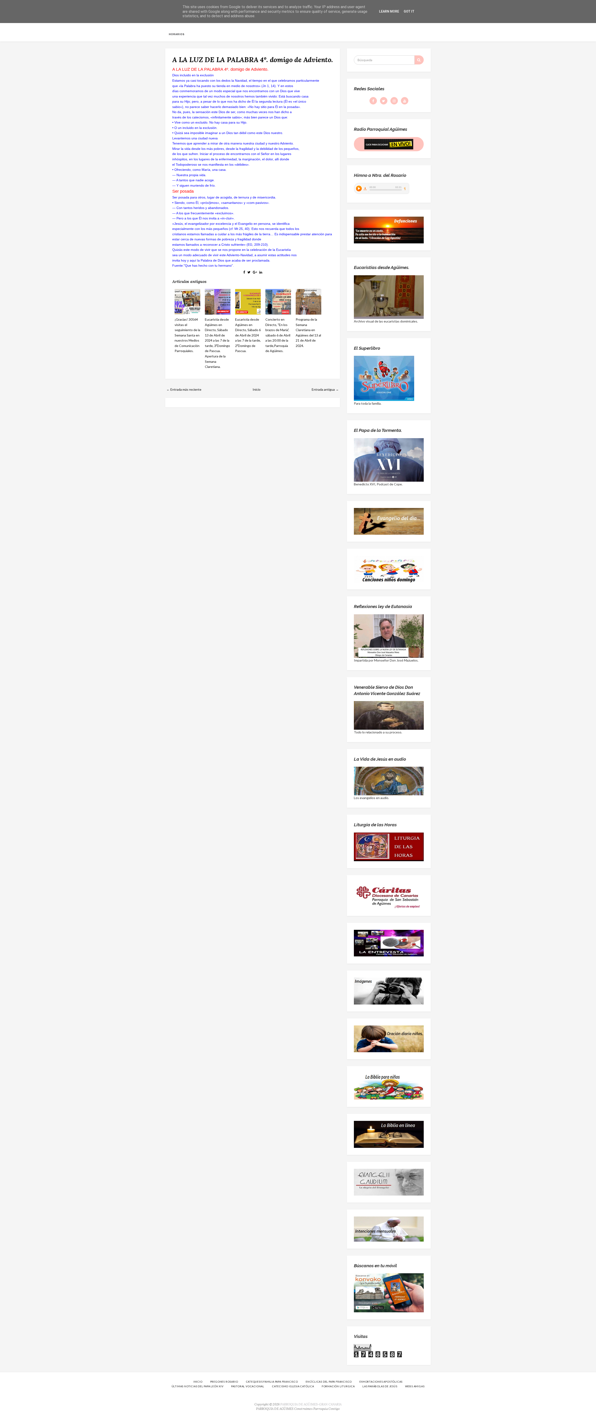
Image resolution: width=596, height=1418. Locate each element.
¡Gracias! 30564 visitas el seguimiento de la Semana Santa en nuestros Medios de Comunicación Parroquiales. (187, 335)
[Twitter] (383, 100)
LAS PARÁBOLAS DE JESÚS (379, 1386)
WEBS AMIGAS (415, 1386)
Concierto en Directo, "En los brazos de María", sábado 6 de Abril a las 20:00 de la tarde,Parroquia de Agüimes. (277, 335)
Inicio (257, 389)
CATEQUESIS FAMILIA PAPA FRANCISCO (272, 1381)
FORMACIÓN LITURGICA (338, 1386)
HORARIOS (177, 34)
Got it (409, 11)
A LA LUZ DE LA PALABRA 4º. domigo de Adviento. (252, 59)
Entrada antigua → (325, 389)
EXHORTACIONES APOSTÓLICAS (381, 1381)
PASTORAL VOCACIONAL (247, 1386)
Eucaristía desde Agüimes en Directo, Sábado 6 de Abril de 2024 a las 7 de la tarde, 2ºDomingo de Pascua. (248, 335)
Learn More (389, 11)
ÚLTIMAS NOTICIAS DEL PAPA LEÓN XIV (198, 1386)
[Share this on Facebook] (244, 272)
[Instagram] (394, 100)
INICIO (198, 1381)
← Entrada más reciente (183, 389)
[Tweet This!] (249, 272)
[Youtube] (404, 100)
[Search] (419, 59)
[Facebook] (373, 100)
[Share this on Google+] (255, 272)
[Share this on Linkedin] (260, 272)
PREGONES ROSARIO (224, 1381)
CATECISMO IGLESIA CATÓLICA (293, 1386)
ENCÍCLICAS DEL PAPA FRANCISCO (329, 1381)
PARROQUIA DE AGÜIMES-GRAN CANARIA (311, 1404)
